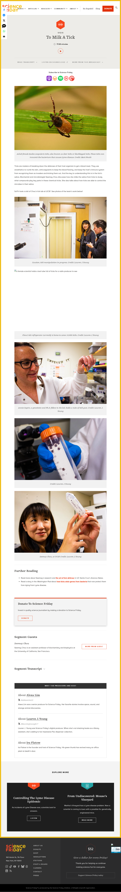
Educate (45, 9)
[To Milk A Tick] (60, 51)
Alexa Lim (33, 695)
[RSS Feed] (10, 870)
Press (36, 875)
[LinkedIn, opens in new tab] (6, 870)
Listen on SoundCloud (53, 62)
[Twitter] (4, 20)
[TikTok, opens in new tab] (10, 866)
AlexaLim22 (27, 700)
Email (4, 36)
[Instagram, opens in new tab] (6, 866)
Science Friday (12, 8)
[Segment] (60, 24)
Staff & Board (40, 864)
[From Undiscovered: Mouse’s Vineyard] (87, 807)
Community (59, 9)
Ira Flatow (33, 742)
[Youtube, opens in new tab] (14, 866)
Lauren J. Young (36, 718)
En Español (88, 9)
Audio (21, 9)
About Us (38, 846)
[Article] (87, 786)
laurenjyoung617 (29, 724)
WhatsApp (4, 31)
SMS (4, 25)
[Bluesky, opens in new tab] (22, 866)
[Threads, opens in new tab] (26, 866)
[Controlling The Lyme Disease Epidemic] (33, 807)
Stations (37, 861)
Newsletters (39, 857)
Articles (32, 9)
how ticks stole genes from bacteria (72, 581)
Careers (37, 868)
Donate (108, 8)
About (73, 9)
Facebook (4, 9)
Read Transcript (26, 62)
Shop (98, 9)
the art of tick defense (65, 578)
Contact (37, 872)
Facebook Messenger (4, 15)
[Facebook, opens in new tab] (18, 866)
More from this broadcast (86, 62)
